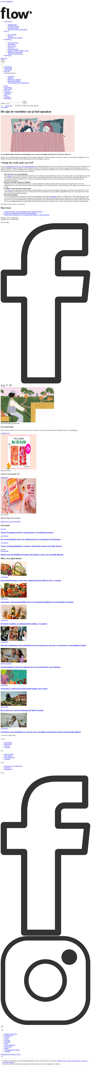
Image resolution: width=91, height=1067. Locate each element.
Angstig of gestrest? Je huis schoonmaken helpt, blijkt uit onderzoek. (23, 211)
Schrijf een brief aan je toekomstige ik (18, 83)
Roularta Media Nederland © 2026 (10, 1054)
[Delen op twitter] (2, 386)
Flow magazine (12, 34)
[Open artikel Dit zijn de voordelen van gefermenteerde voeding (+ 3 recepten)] (14, 618)
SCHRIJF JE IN (5, 433)
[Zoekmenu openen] (3, 61)
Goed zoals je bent (13, 49)
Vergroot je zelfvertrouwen (15, 54)
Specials (10, 36)
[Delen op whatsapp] (4, 386)
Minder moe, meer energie (15, 52)
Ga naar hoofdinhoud (7, 1)
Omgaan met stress (13, 42)
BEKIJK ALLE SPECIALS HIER (10, 521)
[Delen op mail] (10, 386)
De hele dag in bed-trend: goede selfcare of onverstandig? (20, 213)
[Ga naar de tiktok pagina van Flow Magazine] (2, 1031)
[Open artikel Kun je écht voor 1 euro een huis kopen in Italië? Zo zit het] (14, 705)
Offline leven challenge (14, 79)
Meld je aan (4, 58)
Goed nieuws (9, 105)
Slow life (3, 529)
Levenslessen (4, 536)
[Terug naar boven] (2, 1057)
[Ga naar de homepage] (16, 18)
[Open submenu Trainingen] (11, 39)
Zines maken (11, 44)
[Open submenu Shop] (8, 31)
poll (10, 190)
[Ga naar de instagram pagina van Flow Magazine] (45, 1024)
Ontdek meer (4, 477)
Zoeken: (3, 103)
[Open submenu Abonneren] (11, 21)
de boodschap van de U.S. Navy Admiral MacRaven (20, 166)
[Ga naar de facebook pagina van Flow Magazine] (45, 935)
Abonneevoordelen (13, 28)
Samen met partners (6, 663)
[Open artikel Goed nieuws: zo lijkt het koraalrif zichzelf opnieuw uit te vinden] (14, 683)
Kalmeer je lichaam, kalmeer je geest (18, 50)
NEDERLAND (12, 24)
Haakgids (10, 78)
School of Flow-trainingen (15, 37)
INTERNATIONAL (13, 26)
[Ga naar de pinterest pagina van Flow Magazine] (2, 1027)
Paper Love (11, 47)
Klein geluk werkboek (14, 81)
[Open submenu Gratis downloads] (15, 73)
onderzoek (9, 176)
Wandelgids (11, 76)
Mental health (4, 551)
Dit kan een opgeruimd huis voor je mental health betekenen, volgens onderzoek (26, 215)
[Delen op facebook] (45, 383)
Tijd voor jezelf (12, 46)
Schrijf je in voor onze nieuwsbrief (17, 29)
